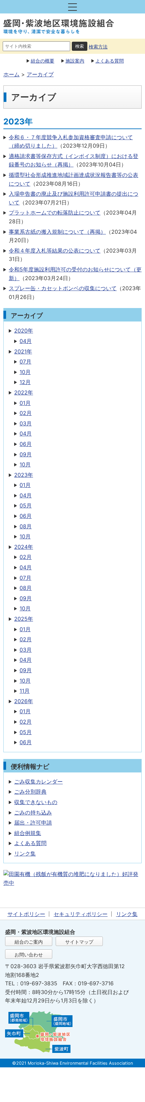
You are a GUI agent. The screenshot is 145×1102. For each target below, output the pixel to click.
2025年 (23, 618)
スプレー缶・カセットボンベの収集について (63, 288)
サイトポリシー (26, 914)
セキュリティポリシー (81, 914)
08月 (26, 526)
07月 (25, 361)
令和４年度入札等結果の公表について (54, 250)
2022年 (23, 392)
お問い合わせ (28, 954)
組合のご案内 (28, 942)
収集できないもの (35, 802)
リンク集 (25, 853)
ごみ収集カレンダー (38, 781)
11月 (25, 690)
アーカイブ (40, 74)
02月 (26, 413)
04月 (26, 341)
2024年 (23, 546)
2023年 (23, 474)
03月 (26, 423)
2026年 (23, 701)
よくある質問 (109, 61)
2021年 (23, 351)
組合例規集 (27, 833)
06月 (26, 444)
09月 (26, 454)
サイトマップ (79, 942)
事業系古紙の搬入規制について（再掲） (57, 231)
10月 (25, 372)
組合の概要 (42, 61)
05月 (26, 505)
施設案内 (74, 61)
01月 (25, 403)
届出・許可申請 (33, 822)
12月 (25, 382)
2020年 (23, 330)
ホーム (11, 74)
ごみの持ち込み (33, 812)
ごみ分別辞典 (30, 791)
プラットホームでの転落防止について (54, 212)
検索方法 (98, 46)
